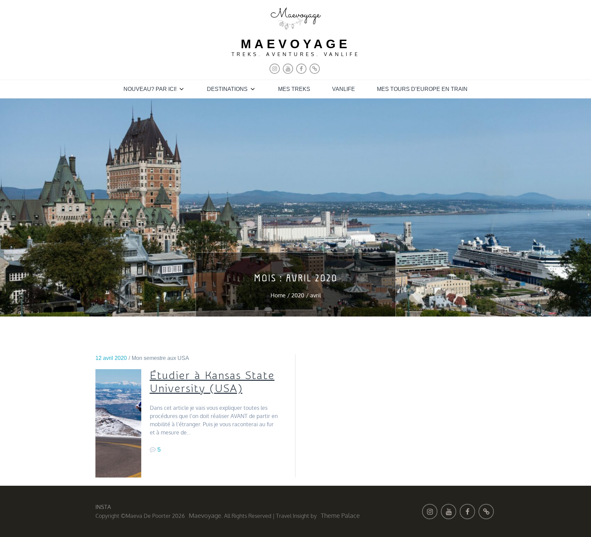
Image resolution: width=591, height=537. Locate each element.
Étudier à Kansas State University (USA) (212, 382)
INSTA (103, 507)
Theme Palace (340, 515)
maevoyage (296, 44)
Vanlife (343, 89)
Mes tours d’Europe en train (422, 89)
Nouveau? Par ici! (149, 89)
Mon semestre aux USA (160, 358)
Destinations (227, 89)
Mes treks (294, 89)
